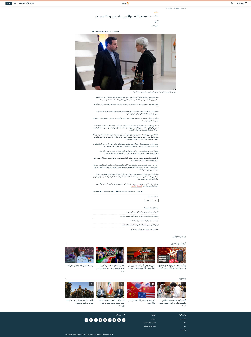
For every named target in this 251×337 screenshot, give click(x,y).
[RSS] (119, 320)
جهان (184, 326)
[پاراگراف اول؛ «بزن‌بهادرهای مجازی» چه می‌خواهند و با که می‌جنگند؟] (171, 255)
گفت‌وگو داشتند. (136, 186)
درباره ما (153, 319)
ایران (184, 323)
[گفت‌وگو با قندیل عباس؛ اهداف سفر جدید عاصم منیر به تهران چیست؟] (110, 290)
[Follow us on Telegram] (109, 320)
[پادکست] (15, 3)
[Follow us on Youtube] (100, 320)
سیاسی (156, 12)
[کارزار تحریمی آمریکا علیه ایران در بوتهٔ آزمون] (141, 290)
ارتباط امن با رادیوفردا (150, 326)
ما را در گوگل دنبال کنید (26, 3)
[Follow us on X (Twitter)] (105, 320)
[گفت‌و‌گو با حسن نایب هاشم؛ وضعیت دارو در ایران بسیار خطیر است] (171, 290)
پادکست (183, 330)
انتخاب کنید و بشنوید (149, 323)
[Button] (116, 31)
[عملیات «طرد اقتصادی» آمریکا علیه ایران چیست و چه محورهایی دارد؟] (110, 255)
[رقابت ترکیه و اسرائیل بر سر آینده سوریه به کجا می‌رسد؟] (79, 290)
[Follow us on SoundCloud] (96, 320)
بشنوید (182, 278)
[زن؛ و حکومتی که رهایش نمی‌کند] (79, 255)
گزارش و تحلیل (178, 243)
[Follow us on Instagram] (91, 320)
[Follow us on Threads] (86, 320)
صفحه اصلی (182, 319)
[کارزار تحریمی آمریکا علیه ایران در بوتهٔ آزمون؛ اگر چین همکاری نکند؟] (141, 255)
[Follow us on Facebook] (114, 320)
